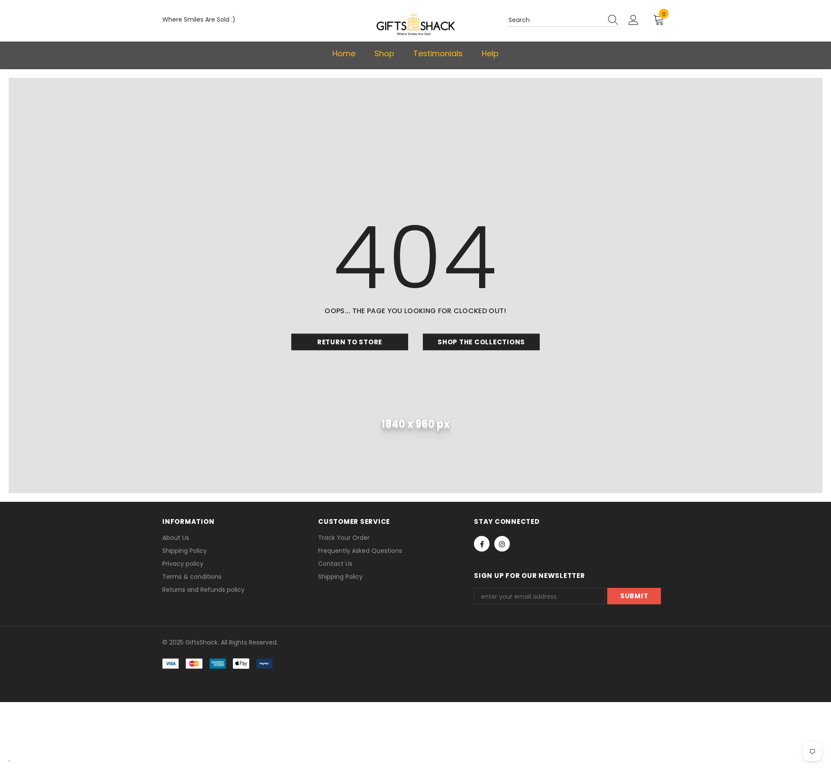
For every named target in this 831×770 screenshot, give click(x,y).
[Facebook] (482, 544)
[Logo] (415, 24)
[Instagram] (502, 544)
